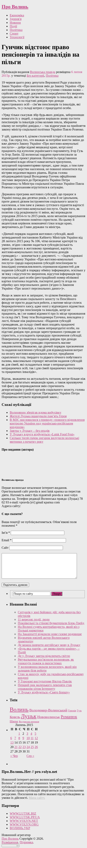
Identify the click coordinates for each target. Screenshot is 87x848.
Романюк (69, 716)
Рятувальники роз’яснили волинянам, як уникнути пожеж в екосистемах (46, 661)
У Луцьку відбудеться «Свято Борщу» (44, 692)
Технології (17, 37)
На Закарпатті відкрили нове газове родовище (50, 634)
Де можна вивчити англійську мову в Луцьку (49, 645)
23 (24, 747)
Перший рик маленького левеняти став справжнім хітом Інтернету (45, 686)
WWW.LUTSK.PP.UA (25, 817)
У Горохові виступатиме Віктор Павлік (45, 681)
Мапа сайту (36, 797)
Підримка (26, 842)
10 (28, 738)
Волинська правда (42, 72)
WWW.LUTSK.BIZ (23, 813)
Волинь (19, 709)
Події (13, 26)
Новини (15, 22)
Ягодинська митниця (29, 722)
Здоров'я (15, 19)
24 (28, 747)
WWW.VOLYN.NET (24, 821)
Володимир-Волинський (48, 710)
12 (36, 738)
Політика (16, 30)
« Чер (14, 756)
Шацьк (14, 721)
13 (12, 742)
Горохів (72, 710)
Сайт (5, 547)
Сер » (30, 756)
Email (7, 540)
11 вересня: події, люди (34, 619)
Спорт (14, 33)
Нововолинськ (48, 717)
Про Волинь (15, 6)
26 (36, 747)
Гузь (79, 710)
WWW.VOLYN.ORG (24, 824)
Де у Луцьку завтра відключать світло (44, 656)
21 (16, 747)
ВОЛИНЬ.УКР (20, 828)
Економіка (17, 15)
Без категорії (35, 75)
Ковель (15, 717)
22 (20, 747)
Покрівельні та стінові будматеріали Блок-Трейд (51, 623)
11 (32, 738)
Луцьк (28, 716)
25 (32, 747)
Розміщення (10, 842)
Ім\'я (6, 532)
